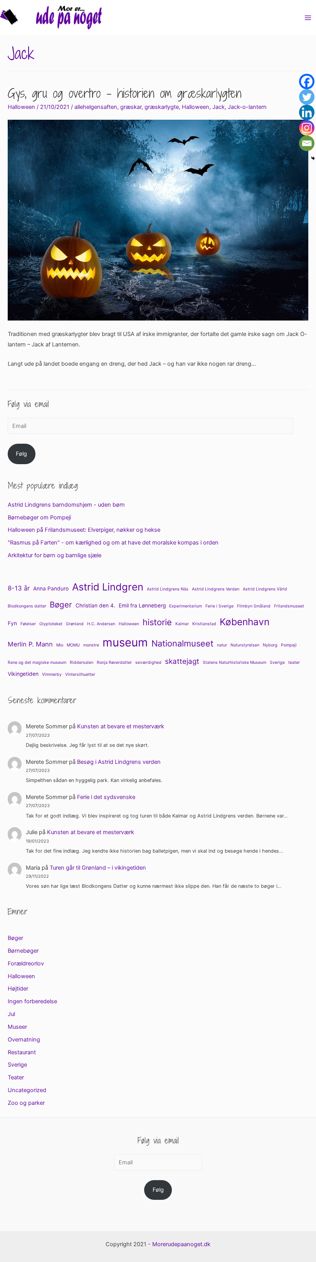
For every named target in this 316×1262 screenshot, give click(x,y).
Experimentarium (185, 606)
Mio (59, 645)
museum (125, 642)
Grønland (75, 623)
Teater (16, 1077)
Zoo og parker (26, 1102)
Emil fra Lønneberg (142, 605)
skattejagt (182, 661)
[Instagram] (306, 128)
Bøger (61, 604)
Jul (11, 1014)
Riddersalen (81, 662)
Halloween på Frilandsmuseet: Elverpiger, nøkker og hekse (84, 529)
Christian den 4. (95, 605)
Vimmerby (52, 674)
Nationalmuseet (182, 643)
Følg (21, 453)
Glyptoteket (50, 623)
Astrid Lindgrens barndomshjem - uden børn (66, 504)
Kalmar (182, 623)
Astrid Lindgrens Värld (265, 589)
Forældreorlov (26, 963)
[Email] (306, 143)
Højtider (18, 988)
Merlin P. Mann (30, 644)
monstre (91, 645)
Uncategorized (27, 1090)
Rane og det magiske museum (37, 662)
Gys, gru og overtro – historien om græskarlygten (124, 93)
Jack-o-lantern (247, 106)
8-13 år (19, 588)
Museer (17, 1026)
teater (294, 662)
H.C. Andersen (101, 623)
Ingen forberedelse (32, 1001)
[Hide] (313, 158)
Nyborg (270, 645)
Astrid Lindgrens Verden (215, 589)
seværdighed (148, 662)
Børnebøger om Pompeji (39, 517)
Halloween (21, 106)
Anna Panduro (51, 588)
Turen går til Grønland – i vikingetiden (98, 867)
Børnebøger (23, 950)
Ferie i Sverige (219, 606)
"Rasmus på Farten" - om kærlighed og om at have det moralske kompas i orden (113, 542)
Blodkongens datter (27, 606)
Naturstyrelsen (244, 645)
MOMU (73, 645)
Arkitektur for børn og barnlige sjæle (54, 555)
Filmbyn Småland (254, 606)
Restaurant (22, 1052)
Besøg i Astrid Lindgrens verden (119, 761)
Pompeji (289, 645)
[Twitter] (306, 97)
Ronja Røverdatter (114, 662)
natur (222, 645)
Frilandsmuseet (289, 606)
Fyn (12, 623)
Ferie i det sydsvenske (106, 797)
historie (157, 622)
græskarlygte (162, 106)
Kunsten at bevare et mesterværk (120, 726)
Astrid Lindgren (107, 587)
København (244, 622)
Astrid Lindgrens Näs (167, 589)
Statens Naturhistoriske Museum (234, 662)
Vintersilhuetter (80, 674)
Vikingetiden (23, 674)
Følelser (28, 623)
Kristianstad (204, 623)
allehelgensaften (95, 106)
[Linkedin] (306, 112)
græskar (130, 106)
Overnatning (24, 1039)
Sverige (277, 662)
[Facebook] (306, 81)
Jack (218, 106)
